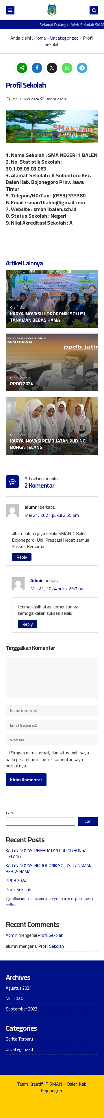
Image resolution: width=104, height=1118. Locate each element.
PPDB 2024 (21, 383)
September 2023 (21, 1009)
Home (40, 38)
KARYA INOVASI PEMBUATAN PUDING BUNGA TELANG (48, 443)
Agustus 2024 (18, 988)
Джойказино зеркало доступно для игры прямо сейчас (49, 901)
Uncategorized (64, 38)
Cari (9, 812)
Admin (37, 580)
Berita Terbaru (19, 1039)
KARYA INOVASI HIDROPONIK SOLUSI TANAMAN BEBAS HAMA (47, 316)
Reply (21, 557)
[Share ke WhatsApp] (67, 68)
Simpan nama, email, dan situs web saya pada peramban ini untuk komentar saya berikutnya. (47, 759)
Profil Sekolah (18, 889)
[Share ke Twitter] (52, 68)
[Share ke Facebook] (37, 68)
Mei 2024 (14, 998)
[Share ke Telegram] (82, 68)
